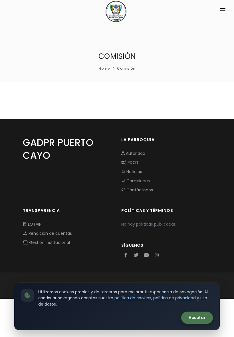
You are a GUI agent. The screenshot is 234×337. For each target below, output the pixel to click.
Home (104, 68)
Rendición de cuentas (49, 233)
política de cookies (132, 298)
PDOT (132, 162)
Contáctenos (139, 190)
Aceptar (197, 317)
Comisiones (137, 181)
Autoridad (135, 153)
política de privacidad (174, 298)
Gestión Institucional (49, 242)
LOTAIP (34, 224)
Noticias (133, 171)
